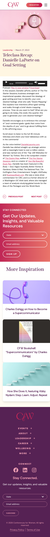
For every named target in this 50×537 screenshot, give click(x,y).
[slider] (42, 83)
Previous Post (15, 196)
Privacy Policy (17, 529)
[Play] (6, 82)
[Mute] (35, 82)
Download (34, 87)
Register (35, 5)
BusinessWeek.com (15, 175)
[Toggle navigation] (45, 5)
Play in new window (20, 87)
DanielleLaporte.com (30, 144)
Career (23, 443)
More (23, 453)
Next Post (36, 196)
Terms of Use (33, 529)
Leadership (8, 50)
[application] (25, 83)
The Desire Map (12, 158)
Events (23, 428)
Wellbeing (23, 448)
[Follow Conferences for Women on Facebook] (16, 470)
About (23, 433)
